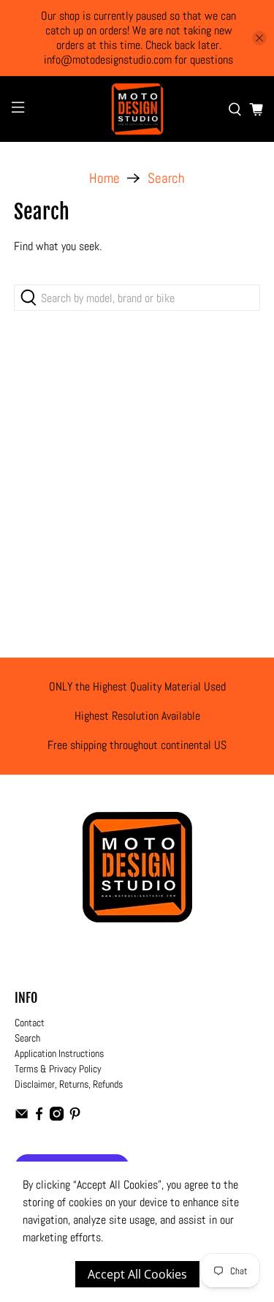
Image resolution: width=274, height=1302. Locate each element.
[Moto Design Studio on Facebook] (39, 1117)
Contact (30, 1022)
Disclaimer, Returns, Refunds (69, 1084)
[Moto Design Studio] (137, 109)
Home (104, 178)
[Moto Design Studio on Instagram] (57, 1117)
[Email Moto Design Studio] (21, 1117)
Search (166, 178)
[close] (259, 38)
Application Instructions (59, 1053)
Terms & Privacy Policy (58, 1068)
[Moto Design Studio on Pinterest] (75, 1117)
